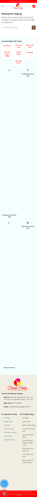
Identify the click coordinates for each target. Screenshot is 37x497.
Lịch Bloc (7, 418)
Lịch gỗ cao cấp (9, 440)
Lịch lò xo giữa (9, 429)
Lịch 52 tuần (8, 436)
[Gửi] (34, 27)
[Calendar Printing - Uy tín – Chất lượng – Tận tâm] (18, 6)
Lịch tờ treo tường (10, 432)
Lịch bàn (7, 425)
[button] (2, 6)
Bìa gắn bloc (8, 421)
